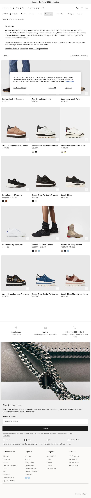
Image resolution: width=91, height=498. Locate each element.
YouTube (75, 465)
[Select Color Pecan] (6, 201)
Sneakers (48, 14)
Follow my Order (8, 478)
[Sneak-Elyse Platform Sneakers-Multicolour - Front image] (75, 273)
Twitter (74, 459)
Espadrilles (60, 14)
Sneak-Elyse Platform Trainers (15, 146)
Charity (49, 465)
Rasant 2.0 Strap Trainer (42, 245)
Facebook (75, 456)
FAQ (4, 471)
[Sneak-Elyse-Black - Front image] (75, 174)
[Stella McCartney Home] (23, 7)
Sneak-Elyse (66, 195)
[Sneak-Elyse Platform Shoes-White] (75, 125)
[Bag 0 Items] (82, 7)
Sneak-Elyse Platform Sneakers (74, 294)
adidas (29, 439)
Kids (50, 439)
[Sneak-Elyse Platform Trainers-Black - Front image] (45, 174)
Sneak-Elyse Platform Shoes (73, 146)
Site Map (28, 456)
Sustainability (75, 439)
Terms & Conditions (31, 471)
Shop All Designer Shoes (38, 49)
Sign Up (45, 428)
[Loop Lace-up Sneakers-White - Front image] (16, 223)
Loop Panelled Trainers (12, 195)
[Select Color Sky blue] (39, 251)
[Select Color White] (33, 152)
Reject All (68, 88)
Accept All (52, 88)
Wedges (70, 14)
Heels (32, 14)
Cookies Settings (30, 468)
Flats (39, 14)
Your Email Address (9, 416)
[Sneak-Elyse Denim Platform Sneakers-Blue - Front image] (45, 273)
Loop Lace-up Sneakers (12, 245)
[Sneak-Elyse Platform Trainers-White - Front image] (45, 125)
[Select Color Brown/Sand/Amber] (36, 251)
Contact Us (7, 475)
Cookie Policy (29, 465)
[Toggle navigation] (87, 7)
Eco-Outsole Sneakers (41, 99)
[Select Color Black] (36, 152)
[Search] (77, 7)
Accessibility (29, 475)
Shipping (5, 456)
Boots (23, 14)
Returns (5, 462)
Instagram (75, 462)
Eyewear (49, 462)
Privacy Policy (66, 444)
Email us (45, 332)
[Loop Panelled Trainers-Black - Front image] (16, 174)
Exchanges (6, 459)
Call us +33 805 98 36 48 (74, 332)
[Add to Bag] (87, 93)
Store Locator (16, 332)
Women (8, 439)
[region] (45, 83)
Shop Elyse (24, 49)
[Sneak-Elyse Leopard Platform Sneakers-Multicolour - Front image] (16, 273)
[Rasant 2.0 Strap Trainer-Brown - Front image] (75, 223)
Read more (6, 436)
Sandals (80, 14)
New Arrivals (13, 14)
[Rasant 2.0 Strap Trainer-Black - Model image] (45, 223)
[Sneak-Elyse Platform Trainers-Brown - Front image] (16, 125)
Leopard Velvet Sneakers (13, 99)
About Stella (51, 456)
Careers (27, 459)
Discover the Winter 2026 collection (45, 2)
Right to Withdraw (9, 481)
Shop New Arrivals (12, 49)
